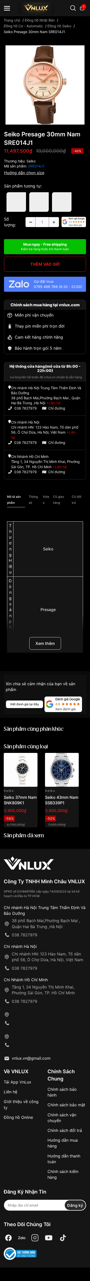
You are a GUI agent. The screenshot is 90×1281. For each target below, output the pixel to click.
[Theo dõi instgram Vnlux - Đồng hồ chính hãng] (35, 1237)
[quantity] (30, 222)
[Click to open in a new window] (45, 84)
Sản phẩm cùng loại (26, 746)
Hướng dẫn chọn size (24, 172)
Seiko (31, 161)
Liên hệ (10, 1091)
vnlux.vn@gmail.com (31, 1058)
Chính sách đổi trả (65, 1130)
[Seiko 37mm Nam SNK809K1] (21, 770)
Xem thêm (45, 643)
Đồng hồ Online (18, 1117)
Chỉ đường (56, 408)
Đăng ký (75, 1205)
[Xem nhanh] (30, 759)
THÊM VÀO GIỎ (45, 264)
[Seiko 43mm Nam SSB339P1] (62, 770)
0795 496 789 (46, 286)
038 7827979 (25, 408)
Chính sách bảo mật (66, 1104)
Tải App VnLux (17, 1082)
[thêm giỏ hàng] (19, 759)
